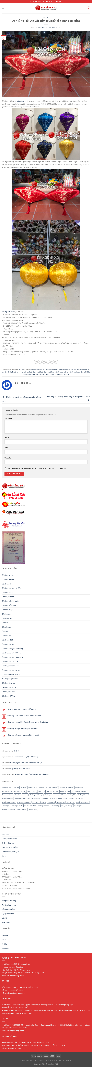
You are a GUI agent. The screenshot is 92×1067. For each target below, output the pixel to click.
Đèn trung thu (7, 618)
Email (6, 448)
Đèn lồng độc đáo (8, 592)
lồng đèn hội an (32, 788)
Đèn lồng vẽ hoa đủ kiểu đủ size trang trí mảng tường (28, 722)
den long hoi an (55, 27)
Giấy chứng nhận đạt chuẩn (19, 768)
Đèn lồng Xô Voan (8, 696)
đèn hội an (17, 795)
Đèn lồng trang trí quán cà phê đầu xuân (22, 728)
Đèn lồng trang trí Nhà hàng (12, 648)
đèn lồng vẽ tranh (16, 806)
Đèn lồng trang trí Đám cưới (12, 657)
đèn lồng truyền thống (62, 372)
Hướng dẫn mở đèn (9, 838)
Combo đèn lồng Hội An (11, 674)
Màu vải (48, 1061)
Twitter (5, 944)
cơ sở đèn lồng (34, 369)
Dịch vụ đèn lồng (8, 843)
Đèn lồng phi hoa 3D (9, 687)
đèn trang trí (78, 806)
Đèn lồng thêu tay (8, 683)
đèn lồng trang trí (35, 372)
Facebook (6, 939)
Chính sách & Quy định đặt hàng (26, 757)
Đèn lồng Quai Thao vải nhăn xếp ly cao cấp (24, 716)
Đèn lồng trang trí (8, 644)
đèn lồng (42, 369)
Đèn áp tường (7, 610)
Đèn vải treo (6, 627)
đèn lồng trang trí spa (8, 802)
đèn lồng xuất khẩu (84, 372)
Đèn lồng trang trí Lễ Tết (11, 588)
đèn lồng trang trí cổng (48, 372)
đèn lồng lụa (85, 369)
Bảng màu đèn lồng (9, 901)
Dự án (4, 856)
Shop (41, 1061)
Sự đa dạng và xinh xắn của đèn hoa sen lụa (25, 762)
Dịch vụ (16, 751)
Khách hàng (6, 922)
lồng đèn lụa (43, 788)
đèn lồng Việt (73, 372)
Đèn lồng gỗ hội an (9, 605)
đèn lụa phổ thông (66, 806)
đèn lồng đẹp (55, 806)
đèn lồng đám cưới (64, 369)
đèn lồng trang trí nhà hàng (58, 798)
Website (7, 458)
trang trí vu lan (56, 374)
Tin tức (46, 17)
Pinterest (5, 948)
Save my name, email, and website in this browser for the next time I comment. (37, 468)
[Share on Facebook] (40, 362)
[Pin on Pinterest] (52, 362)
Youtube (5, 935)
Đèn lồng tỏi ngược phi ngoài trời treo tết (23, 735)
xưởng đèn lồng (65, 791)
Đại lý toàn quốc (8, 913)
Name (7, 437)
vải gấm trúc (19, 101)
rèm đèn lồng (79, 788)
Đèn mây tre (6, 635)
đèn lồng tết (5, 372)
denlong (23, 788)
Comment (8, 418)
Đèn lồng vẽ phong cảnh (11, 601)
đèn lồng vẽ (5, 806)
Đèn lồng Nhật (7, 640)
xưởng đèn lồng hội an (79, 791)
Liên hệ (4, 918)
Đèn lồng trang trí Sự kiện (11, 653)
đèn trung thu (33, 809)
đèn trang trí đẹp (28, 374)
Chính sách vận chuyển (10, 851)
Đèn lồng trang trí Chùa (10, 666)
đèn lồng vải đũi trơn (82, 802)
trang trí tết (48, 374)
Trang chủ (24, 1061)
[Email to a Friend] (48, 362)
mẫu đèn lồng (53, 788)
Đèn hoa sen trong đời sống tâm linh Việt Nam (31, 774)
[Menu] (3, 8)
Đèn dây (5, 631)
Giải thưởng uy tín (9, 905)
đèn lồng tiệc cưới (24, 372)
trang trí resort (31, 791)
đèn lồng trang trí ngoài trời (40, 798)
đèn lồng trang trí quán (76, 798)
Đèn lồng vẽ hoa (8, 597)
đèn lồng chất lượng (52, 369)
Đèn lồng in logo (8, 575)
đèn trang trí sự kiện (8, 809)
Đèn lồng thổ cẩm (8, 692)
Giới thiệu (5, 834)
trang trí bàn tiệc (7, 791)
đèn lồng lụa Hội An (59, 795)
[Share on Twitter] (44, 362)
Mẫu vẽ (55, 1061)
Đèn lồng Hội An (76, 369)
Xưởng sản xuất (8, 311)
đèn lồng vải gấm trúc (10, 679)
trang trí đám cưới (52, 791)
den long (16, 788)
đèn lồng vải (70, 802)
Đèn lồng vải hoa (8, 584)
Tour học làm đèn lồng (10, 847)
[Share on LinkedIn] (56, 362)
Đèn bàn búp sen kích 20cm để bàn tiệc (22, 709)
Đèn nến (5, 622)
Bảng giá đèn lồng (8, 909)
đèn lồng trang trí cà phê (22, 798)
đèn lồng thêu (14, 372)
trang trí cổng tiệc (38, 374)
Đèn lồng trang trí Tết (10, 661)
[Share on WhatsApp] (36, 362)
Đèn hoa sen (6, 614)
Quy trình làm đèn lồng (66, 788)
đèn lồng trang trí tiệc (23, 802)
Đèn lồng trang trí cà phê (11, 670)
